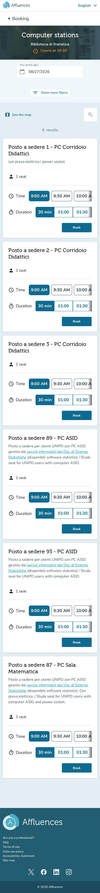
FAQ (6, 842)
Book (77, 227)
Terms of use (11, 847)
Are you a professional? (25, 838)
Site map (9, 860)
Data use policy (13, 851)
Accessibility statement (18, 856)
